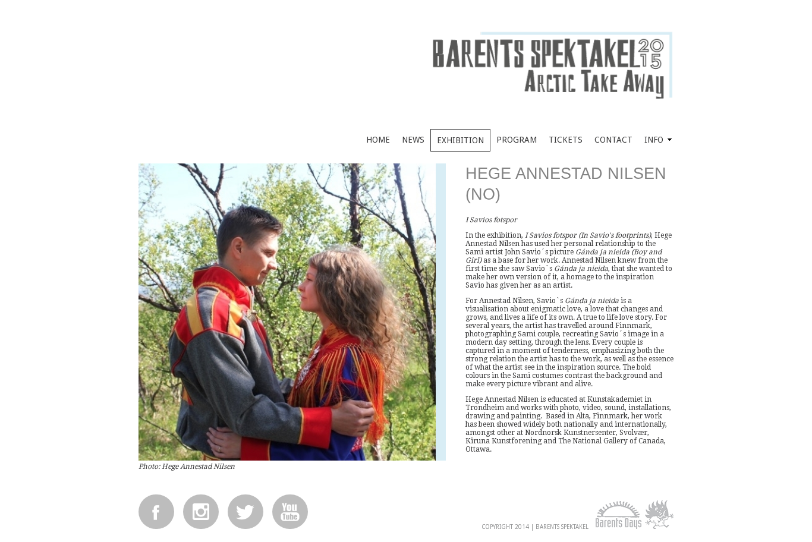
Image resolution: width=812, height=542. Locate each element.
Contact (613, 139)
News (413, 139)
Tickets (566, 139)
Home (378, 139)
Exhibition (460, 140)
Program (516, 139)
